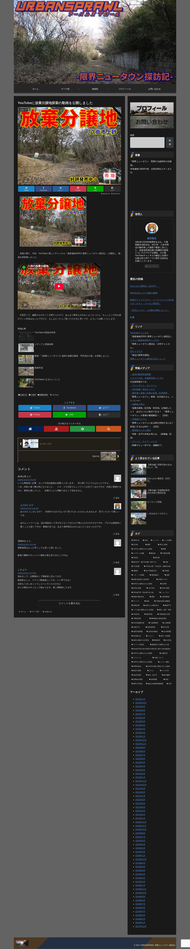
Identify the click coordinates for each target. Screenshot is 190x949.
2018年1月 (140, 923)
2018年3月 (140, 915)
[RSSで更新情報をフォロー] (108, 429)
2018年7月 (140, 904)
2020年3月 (140, 852)
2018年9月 (140, 897)
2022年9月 (140, 748)
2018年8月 (140, 900)
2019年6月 (140, 870)
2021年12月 (140, 781)
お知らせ (24, 395)
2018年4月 (140, 911)
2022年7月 (140, 755)
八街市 (33, 395)
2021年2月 (140, 815)
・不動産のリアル (138, 419)
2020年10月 (140, 829)
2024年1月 (140, 699)
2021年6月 (140, 800)
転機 (132, 317)
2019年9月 (140, 863)
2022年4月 (140, 766)
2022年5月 (140, 762)
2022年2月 (140, 774)
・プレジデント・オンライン (143, 386)
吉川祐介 (24, 505)
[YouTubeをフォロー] (56, 429)
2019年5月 (140, 874)
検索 (132, 135)
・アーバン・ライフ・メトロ (143, 441)
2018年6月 (140, 908)
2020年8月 (140, 833)
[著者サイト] (30, 429)
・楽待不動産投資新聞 (140, 374)
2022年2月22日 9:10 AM (29, 508)
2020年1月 (140, 856)
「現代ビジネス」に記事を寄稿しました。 (149, 310)
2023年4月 (140, 725)
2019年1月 (140, 885)
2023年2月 (140, 733)
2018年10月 (140, 893)
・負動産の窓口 (137, 404)
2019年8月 (140, 867)
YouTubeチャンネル (139, 333)
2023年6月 (140, 718)
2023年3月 (140, 729)
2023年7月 (140, 714)
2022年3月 (140, 770)
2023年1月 (140, 736)
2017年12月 (140, 926)
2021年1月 (140, 818)
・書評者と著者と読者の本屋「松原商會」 (149, 393)
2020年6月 (140, 841)
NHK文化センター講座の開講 (143, 293)
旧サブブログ (136, 351)
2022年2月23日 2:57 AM (27, 573)
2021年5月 (140, 803)
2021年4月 (140, 807)
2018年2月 (140, 919)
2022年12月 (140, 740)
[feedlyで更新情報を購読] (82, 429)
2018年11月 (140, 889)
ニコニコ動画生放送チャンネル (144, 340)
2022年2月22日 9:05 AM (27, 480)
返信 (117, 498)
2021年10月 (140, 785)
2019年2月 (140, 882)
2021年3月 (140, 811)
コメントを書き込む (69, 603)
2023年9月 (140, 707)
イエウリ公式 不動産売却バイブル (146, 378)
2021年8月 (140, 792)
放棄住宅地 (44, 395)
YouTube (55, 395)
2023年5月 (140, 721)
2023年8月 (140, 710)
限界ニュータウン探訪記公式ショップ (147, 359)
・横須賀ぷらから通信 (140, 430)
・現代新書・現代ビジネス (142, 389)
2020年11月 (140, 826)
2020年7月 (140, 837)
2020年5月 (140, 844)
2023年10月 (140, 703)
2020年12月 (140, 822)
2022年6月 (140, 759)
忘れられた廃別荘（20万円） (144, 286)
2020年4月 (140, 848)
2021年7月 (140, 796)
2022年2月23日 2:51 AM (27, 544)
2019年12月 (140, 859)
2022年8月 (140, 751)
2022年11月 (140, 744)
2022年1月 (140, 777)
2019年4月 (140, 878)
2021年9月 (140, 789)
